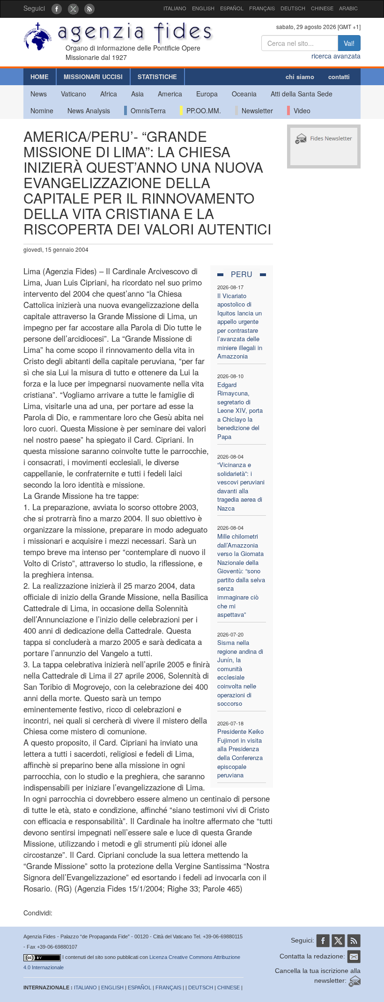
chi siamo (300, 76)
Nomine (41, 110)
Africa (108, 93)
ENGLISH (203, 8)
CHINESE (322, 8)
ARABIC (348, 8)
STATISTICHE (157, 76)
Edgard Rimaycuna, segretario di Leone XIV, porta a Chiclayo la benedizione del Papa (240, 410)
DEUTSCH (293, 8)
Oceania (244, 93)
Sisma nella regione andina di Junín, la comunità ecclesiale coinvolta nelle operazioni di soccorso (240, 673)
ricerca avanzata (336, 55)
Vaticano (73, 93)
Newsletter (255, 110)
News (38, 93)
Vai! (349, 43)
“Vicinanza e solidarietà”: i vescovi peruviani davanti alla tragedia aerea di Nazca (241, 486)
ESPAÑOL (232, 8)
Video (300, 110)
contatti (339, 76)
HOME (39, 76)
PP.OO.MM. (202, 110)
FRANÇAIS (262, 8)
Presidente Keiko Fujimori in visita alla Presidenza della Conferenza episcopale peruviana (240, 753)
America (170, 93)
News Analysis (88, 110)
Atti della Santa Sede (301, 93)
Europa (207, 93)
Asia (137, 93)
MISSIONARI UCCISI (93, 76)
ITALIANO (174, 8)
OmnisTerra (146, 110)
